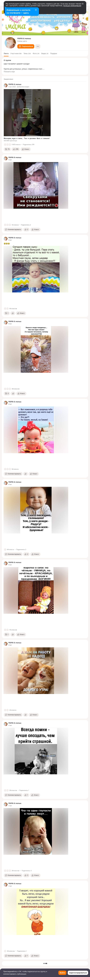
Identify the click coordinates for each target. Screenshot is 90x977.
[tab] (6, 53)
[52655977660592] (6, 85)
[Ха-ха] (7, 224)
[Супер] (9, 388)
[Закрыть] (36, 10)
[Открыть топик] (45, 243)
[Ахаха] (9, 224)
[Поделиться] (12, 313)
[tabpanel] (45, 518)
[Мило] (7, 144)
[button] (25, 46)
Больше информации (72, 5)
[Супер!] (9, 144)
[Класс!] (5, 144)
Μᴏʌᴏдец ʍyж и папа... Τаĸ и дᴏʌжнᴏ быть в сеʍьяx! (27, 138)
